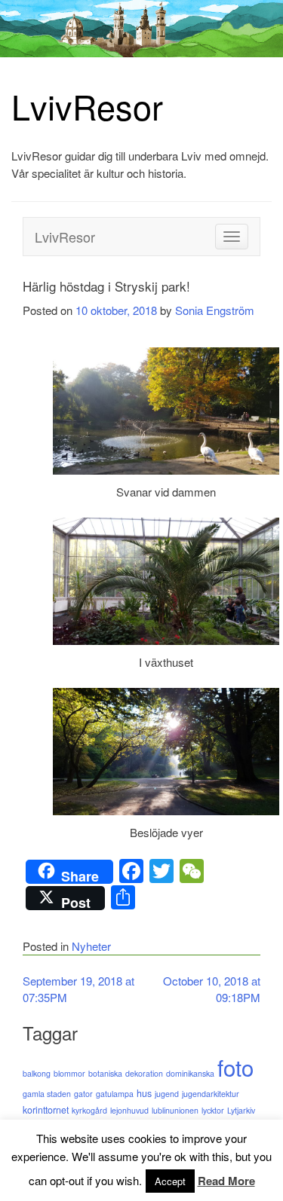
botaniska (105, 1073)
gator (83, 1093)
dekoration (144, 1073)
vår (54, 1144)
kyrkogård (89, 1110)
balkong (37, 1073)
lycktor (212, 1110)
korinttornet (46, 1110)
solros (214, 1127)
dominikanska (190, 1073)
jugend (167, 1093)
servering (184, 1127)
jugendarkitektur (210, 1093)
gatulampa (115, 1093)
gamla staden (47, 1093)
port (73, 1127)
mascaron (43, 1127)
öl (66, 1144)
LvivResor (87, 105)
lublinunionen (175, 1110)
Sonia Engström (214, 310)
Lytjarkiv (241, 1110)
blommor (69, 1073)
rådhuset (99, 1127)
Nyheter (91, 946)
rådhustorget (141, 1127)
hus (144, 1093)
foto (235, 1067)
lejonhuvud (129, 1110)
